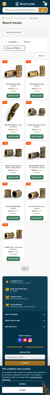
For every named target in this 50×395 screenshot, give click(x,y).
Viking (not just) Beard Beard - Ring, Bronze (13, 166)
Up (24, 268)
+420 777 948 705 (14, 347)
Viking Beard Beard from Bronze (37, 126)
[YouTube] (25, 340)
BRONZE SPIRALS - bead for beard (13, 126)
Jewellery (9, 18)
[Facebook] (20, 340)
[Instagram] (30, 340)
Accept (22, 390)
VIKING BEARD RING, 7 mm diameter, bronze (37, 166)
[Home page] (3, 18)
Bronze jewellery (21, 18)
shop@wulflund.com (34, 347)
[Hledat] (42, 10)
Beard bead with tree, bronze (37, 207)
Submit (25, 363)
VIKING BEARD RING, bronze (13, 85)
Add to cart (13, 96)
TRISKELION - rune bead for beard (13, 248)
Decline (22, 384)
